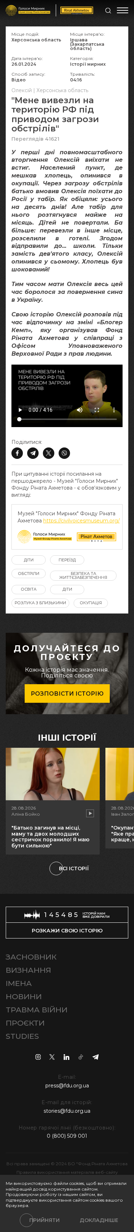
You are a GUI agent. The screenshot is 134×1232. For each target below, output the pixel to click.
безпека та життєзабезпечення (83, 575)
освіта (28, 589)
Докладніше (99, 1220)
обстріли (28, 573)
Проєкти (25, 1022)
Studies (22, 1036)
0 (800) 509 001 (67, 1136)
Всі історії (74, 868)
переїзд (67, 559)
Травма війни (37, 1009)
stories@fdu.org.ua (67, 1111)
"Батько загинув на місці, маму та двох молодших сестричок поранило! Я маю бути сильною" (50, 837)
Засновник (31, 956)
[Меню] (122, 10)
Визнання (28, 970)
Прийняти (44, 1220)
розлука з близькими (40, 602)
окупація (91, 602)
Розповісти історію (67, 693)
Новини (24, 996)
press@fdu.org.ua (67, 1085)
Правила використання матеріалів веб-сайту (67, 1172)
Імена (19, 983)
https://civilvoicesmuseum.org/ (81, 520)
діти (29, 559)
